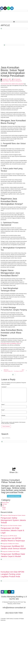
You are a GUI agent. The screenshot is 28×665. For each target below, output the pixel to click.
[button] (14, 22)
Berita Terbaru (5, 80)
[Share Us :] (14, 469)
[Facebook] (1, 8)
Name (3, 404)
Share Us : (14, 472)
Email (3, 410)
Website (3, 415)
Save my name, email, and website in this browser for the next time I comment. (13, 423)
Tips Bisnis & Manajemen (15, 80)
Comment (4, 387)
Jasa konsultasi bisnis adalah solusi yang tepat (12, 83)
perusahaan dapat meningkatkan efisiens (11, 343)
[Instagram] (5, 8)
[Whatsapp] (8, 8)
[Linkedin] (12, 8)
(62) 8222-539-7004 (14, 613)
